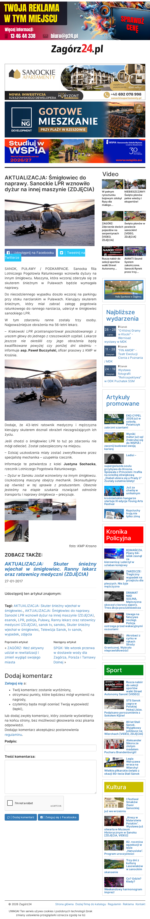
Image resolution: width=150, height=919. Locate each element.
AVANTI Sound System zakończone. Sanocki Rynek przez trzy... (133, 265)
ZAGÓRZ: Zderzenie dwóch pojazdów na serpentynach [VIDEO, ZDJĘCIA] (112, 232)
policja (31, 620)
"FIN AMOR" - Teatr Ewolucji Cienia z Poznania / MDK (123, 354)
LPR (21, 620)
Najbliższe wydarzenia (122, 315)
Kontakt (140, 904)
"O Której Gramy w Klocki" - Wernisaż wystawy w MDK (122, 334)
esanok (10, 620)
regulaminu (13, 735)
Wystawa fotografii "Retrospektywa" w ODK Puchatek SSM (122, 374)
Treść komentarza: (20, 756)
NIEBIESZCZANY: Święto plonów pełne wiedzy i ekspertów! (135, 196)
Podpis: (11, 741)
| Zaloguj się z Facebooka (59, 817)
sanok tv (45, 625)
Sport (114, 670)
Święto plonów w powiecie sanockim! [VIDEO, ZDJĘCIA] (134, 230)
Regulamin (114, 904)
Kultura (116, 787)
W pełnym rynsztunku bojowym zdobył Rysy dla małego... (112, 198)
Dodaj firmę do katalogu (90, 904)
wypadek (12, 634)
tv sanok (74, 630)
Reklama (128, 904)
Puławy (43, 620)
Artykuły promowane (122, 400)
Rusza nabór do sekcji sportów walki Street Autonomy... (111, 263)
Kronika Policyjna (118, 535)
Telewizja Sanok (53, 630)
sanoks (59, 625)
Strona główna (64, 904)
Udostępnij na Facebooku (33, 253)
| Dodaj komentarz (22, 817)
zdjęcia (26, 634)
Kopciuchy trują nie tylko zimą (133, 513)
